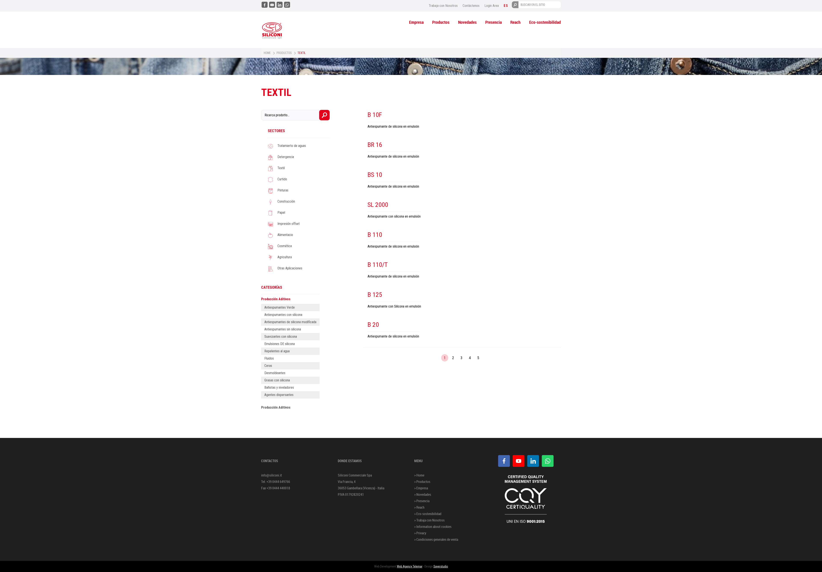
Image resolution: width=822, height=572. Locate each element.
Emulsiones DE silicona (279, 344)
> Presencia (421, 501)
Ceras (268, 366)
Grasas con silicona (277, 380)
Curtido (282, 179)
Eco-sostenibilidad (545, 22)
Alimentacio (285, 235)
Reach (515, 22)
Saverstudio (440, 566)
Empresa (416, 22)
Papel (281, 213)
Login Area (491, 6)
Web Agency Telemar (409, 566)
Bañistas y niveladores (279, 387)
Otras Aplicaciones (289, 268)
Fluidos (269, 358)
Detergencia (285, 157)
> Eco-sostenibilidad (427, 513)
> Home (419, 475)
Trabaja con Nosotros (443, 6)
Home (267, 53)
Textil (281, 168)
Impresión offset (288, 224)
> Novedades (422, 494)
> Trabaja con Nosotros (429, 520)
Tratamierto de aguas (291, 146)
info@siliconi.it (271, 475)
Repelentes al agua (277, 351)
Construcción (286, 201)
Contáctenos (471, 6)
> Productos (422, 481)
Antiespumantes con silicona (283, 315)
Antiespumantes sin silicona (282, 329)
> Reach (419, 507)
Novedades (467, 22)
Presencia (493, 22)
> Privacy (420, 533)
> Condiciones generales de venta (436, 539)
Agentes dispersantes (278, 395)
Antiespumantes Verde (279, 307)
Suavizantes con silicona (280, 337)
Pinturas (282, 190)
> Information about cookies (432, 526)
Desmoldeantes (274, 373)
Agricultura (284, 257)
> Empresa (421, 488)
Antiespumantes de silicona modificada (290, 322)
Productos (441, 22)
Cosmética (284, 246)
